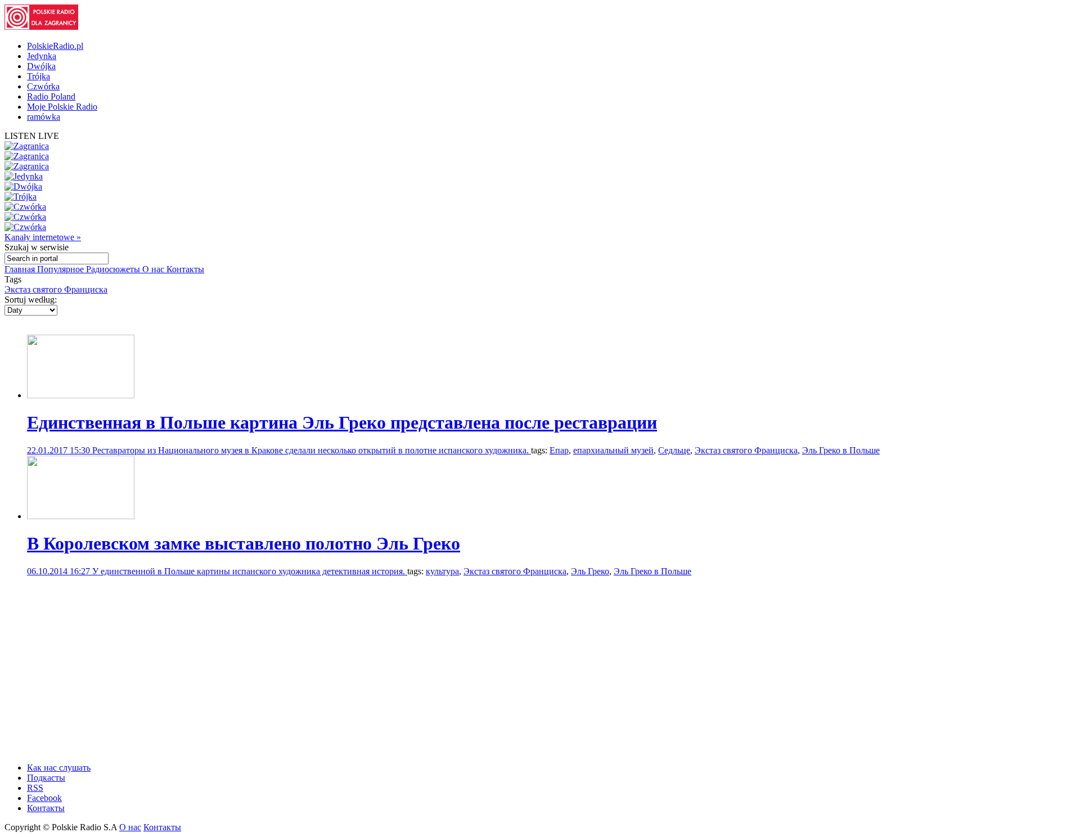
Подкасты (46, 777)
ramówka (43, 117)
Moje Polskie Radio (62, 106)
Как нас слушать (59, 767)
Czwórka (43, 86)
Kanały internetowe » (42, 237)
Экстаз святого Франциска (55, 289)
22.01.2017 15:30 (59, 450)
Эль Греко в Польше (841, 450)
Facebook (44, 798)
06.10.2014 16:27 (59, 571)
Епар (559, 450)
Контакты (185, 269)
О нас (154, 269)
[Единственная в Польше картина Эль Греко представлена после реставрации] (80, 395)
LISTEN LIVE (31, 136)
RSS (35, 788)
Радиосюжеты (114, 269)
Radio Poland (51, 96)
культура (442, 571)
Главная (20, 269)
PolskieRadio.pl (55, 46)
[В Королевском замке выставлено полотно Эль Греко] (80, 516)
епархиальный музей (613, 450)
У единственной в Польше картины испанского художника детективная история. (249, 571)
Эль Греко (590, 571)
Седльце (674, 450)
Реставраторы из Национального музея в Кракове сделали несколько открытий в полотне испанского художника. (311, 450)
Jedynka (41, 56)
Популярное (61, 269)
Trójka (38, 76)
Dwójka (41, 66)
